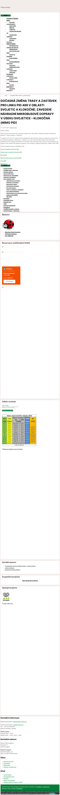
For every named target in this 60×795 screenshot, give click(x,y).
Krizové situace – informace (11, 211)
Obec (8, 20)
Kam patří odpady (11, 188)
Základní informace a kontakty (10, 74)
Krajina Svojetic (10, 41)
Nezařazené (4, 163)
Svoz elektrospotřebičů (12, 191)
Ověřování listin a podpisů (13, 68)
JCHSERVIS (19, 788)
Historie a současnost (10, 23)
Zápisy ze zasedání (10, 55)
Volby (5, 204)
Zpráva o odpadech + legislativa (14, 189)
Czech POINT (13, 70)
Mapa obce (12, 26)
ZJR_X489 (3, 161)
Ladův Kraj (12, 38)
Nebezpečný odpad (11, 184)
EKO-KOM (9, 196)
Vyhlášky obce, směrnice (11, 170)
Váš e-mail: (5, 405)
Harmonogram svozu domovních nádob (17, 193)
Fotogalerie (7, 207)
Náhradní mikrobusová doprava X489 (11, 158)
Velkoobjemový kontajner (13, 180)
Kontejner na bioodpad (12, 182)
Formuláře (6, 198)
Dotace (11, 85)
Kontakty (10, 87)
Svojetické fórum (8, 200)
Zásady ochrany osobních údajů (13, 782)
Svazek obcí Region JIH (13, 32)
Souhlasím (52, 793)
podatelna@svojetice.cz (20, 721)
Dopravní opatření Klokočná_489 (10, 149)
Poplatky (12, 65)
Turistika (12, 29)
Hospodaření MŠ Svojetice (12, 62)
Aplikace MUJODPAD (12, 195)
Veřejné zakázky (8, 172)
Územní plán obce (9, 174)
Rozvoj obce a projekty (11, 78)
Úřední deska (13, 49)
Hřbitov (11, 28)
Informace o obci (8, 761)
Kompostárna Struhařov (12, 186)
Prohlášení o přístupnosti (42, 787)
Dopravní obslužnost (9, 205)
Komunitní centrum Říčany (12, 570)
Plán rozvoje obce (12, 82)
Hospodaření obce (11, 59)
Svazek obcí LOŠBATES (11, 35)
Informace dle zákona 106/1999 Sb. (12, 46)
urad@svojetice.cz (18, 725)
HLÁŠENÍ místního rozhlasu (11, 209)
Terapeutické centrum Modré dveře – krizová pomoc (20, 566)
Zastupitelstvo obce (12, 52)
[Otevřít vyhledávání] (3, 13)
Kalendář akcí (7, 202)
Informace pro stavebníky (11, 175)
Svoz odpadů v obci (9, 179)
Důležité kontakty (10, 89)
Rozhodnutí (4, 155)
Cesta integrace (9, 568)
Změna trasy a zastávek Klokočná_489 (11, 152)
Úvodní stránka (12, 18)
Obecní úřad (11, 44)
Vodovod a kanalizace (10, 177)
